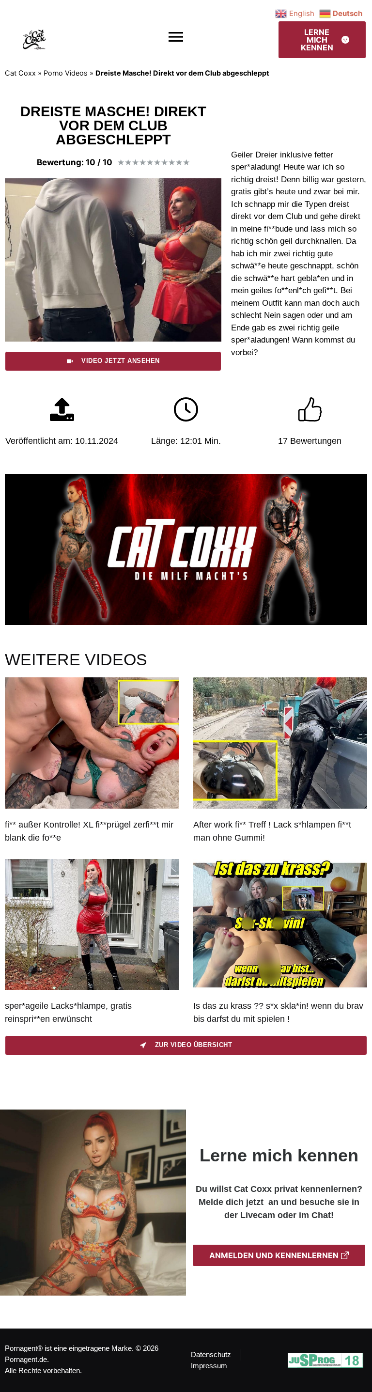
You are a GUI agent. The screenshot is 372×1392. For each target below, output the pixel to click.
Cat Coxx (20, 73)
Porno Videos (66, 73)
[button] (176, 37)
